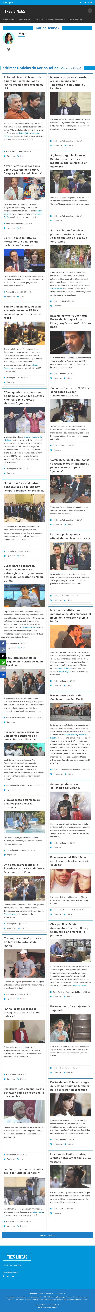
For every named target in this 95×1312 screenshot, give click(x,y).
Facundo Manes (10, 914)
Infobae (63, 374)
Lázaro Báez (24, 133)
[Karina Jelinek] (9, 38)
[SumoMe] (3, 675)
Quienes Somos (36, 1293)
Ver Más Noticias (47, 1235)
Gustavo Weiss (79, 985)
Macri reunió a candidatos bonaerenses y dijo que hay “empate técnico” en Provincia (24, 487)
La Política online (66, 141)
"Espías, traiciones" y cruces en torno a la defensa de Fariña (22, 942)
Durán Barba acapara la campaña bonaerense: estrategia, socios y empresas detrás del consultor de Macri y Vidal (23, 573)
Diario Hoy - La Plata (73, 992)
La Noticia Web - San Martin (24, 717)
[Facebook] (81, 2)
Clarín (15, 1074)
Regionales (24, 19)
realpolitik (19, 223)
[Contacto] (91, 2)
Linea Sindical (75, 19)
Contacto (61, 1293)
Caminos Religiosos (55, 19)
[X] (3, 656)
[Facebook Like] (3, 650)
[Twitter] (87, 2)
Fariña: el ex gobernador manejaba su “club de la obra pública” (23, 1012)
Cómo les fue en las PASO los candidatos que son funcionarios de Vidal (69, 392)
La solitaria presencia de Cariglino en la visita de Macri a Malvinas (23, 661)
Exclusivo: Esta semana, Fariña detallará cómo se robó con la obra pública (24, 1092)
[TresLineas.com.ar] (16, 10)
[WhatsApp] (3, 662)
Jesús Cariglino (64, 671)
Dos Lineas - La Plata (68, 910)
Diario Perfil (18, 292)
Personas (38, 19)
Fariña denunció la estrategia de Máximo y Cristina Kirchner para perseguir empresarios (69, 1086)
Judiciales (10, 223)
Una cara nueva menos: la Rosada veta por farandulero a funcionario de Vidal (24, 868)
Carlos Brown (70, 734)
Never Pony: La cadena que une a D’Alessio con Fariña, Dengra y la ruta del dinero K (23, 169)
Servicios (50, 1293)
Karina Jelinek (56, 288)
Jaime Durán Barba (30, 627)
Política (9, 151)
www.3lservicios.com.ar (47, 1308)
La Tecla (16, 378)
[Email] (3, 668)
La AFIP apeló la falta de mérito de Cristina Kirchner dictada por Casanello (22, 241)
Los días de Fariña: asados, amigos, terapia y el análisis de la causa (70, 1158)
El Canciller (17, 151)
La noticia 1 (17, 469)
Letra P (16, 924)
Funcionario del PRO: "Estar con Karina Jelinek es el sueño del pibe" (70, 861)
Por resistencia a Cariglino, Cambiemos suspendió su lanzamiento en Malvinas (22, 736)
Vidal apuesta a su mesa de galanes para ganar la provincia (22, 803)
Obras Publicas (58, 992)
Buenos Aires (9, 19)
